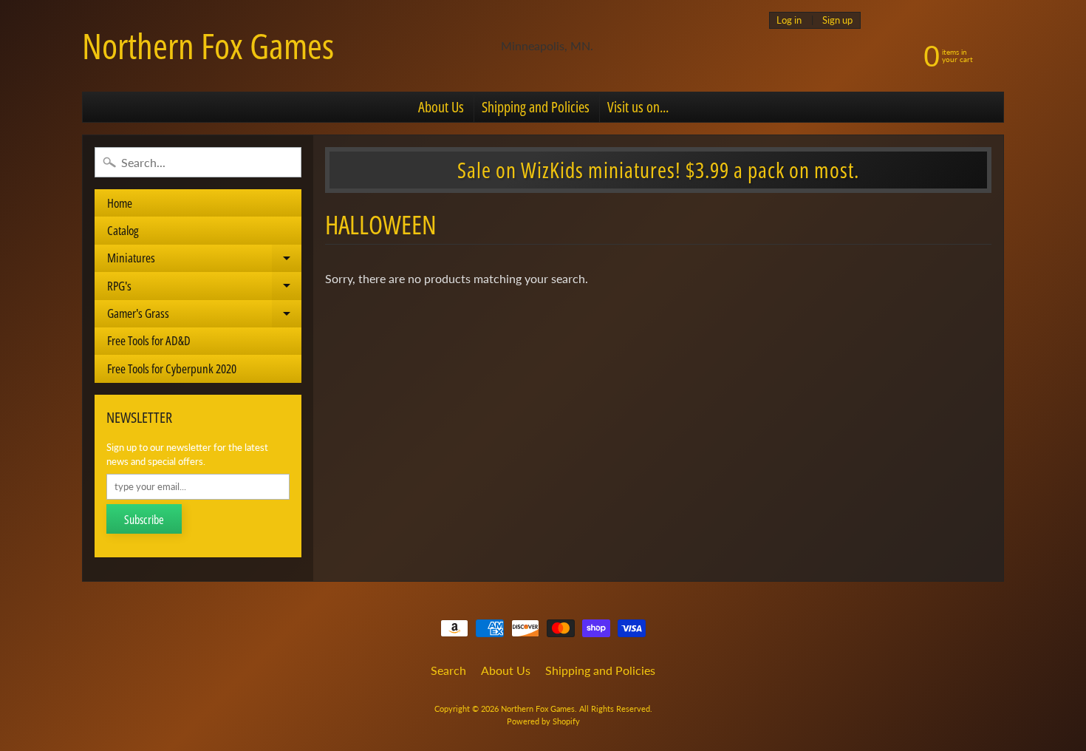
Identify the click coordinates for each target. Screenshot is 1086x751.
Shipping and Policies (536, 107)
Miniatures (204, 260)
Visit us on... (638, 107)
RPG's (204, 288)
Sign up (837, 20)
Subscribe (144, 520)
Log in (789, 20)
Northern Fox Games (208, 46)
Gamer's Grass (204, 316)
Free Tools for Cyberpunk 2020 (171, 368)
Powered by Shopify (543, 721)
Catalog (123, 230)
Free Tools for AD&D (149, 340)
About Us (441, 107)
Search (448, 670)
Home (119, 202)
